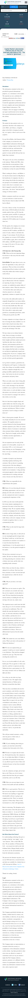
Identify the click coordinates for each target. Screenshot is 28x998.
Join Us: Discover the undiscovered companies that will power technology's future (13, 866)
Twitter (15, 984)
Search (25, 10)
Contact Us (7, 984)
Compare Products (23, 6)
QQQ (21, 22)
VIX (7, 22)
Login (2, 6)
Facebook (23, 984)
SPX (7, 14)
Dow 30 (21, 14)
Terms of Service (14, 992)
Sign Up (13, 6)
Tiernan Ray (10, 80)
